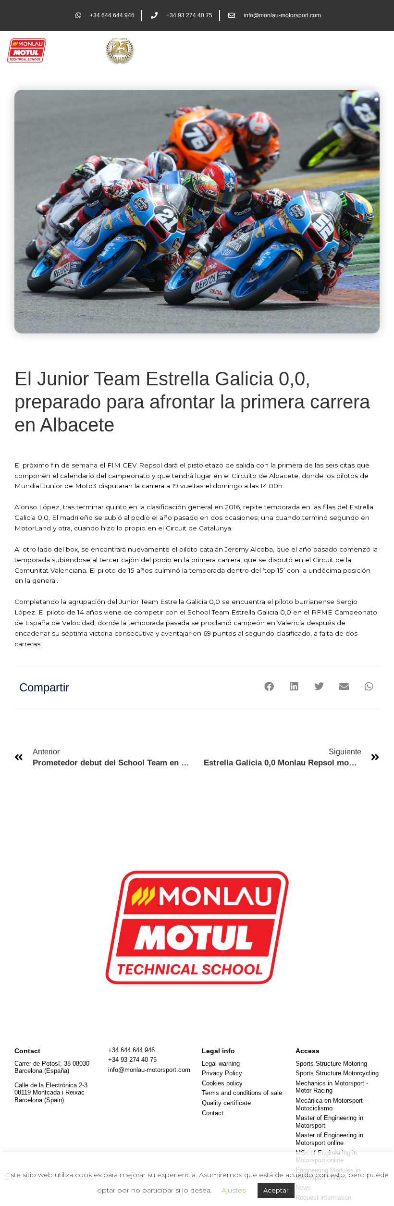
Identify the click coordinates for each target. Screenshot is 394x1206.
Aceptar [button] (276, 1190)
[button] (269, 687)
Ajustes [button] (234, 1190)
